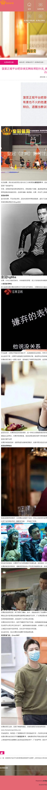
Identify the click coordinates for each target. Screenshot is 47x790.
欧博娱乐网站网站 (29, 21)
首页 (29, 9)
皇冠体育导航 (43, 785)
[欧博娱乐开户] (7, 1)
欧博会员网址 (40, 20)
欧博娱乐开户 (30, 62)
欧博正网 (40, 9)
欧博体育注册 (39, 62)
